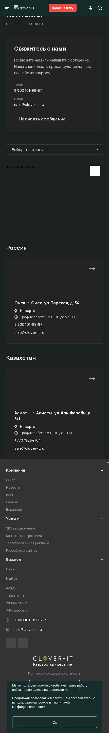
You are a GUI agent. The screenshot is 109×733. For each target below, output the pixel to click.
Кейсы (12, 578)
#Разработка (17, 610)
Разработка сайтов (22, 550)
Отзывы (12, 502)
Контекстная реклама (24, 535)
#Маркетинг (16, 603)
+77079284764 (27, 440)
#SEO (10, 588)
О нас (10, 480)
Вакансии (14, 509)
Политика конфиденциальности (54, 673)
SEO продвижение (20, 528)
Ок (54, 722)
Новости (13, 487)
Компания (15, 470)
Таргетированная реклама (27, 543)
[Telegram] (23, 643)
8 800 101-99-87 (28, 324)
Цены (10, 569)
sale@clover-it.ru (29, 332)
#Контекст (15, 595)
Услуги (13, 518)
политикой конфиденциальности (41, 704)
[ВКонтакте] (11, 643)
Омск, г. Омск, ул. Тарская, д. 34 (46, 303)
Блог (10, 494)
